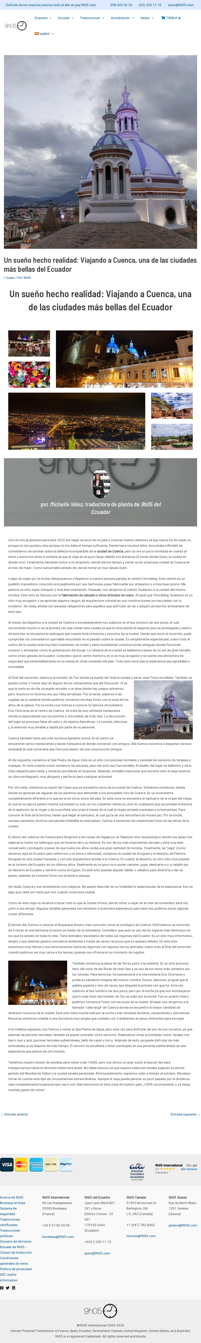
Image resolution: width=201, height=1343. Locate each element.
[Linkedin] (13, 1288)
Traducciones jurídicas (10, 1233)
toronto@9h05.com (141, 1236)
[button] (49, 18)
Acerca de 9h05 (11, 1197)
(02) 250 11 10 (150, 5)
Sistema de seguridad (8, 1211)
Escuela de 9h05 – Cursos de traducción (16, 1249)
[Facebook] (2, 1288)
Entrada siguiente (186, 1114)
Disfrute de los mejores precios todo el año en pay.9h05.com (51, 5)
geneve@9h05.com (183, 1225)
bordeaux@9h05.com (58, 1237)
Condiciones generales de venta (14, 1260)
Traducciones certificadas (10, 1222)
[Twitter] (7, 1288)
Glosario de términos (15, 1241)
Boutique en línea (12, 1203)
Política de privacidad (16, 1269)
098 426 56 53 (121, 5)
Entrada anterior (14, 1114)
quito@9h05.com (181, 5)
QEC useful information (8, 1277)
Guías (10, 278)
